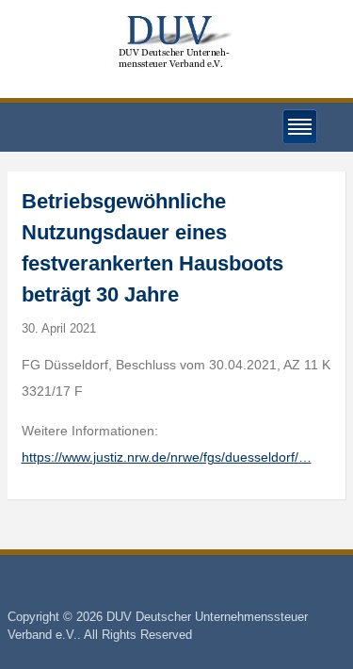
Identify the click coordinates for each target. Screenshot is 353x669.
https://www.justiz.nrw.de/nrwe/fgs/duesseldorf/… (167, 457)
